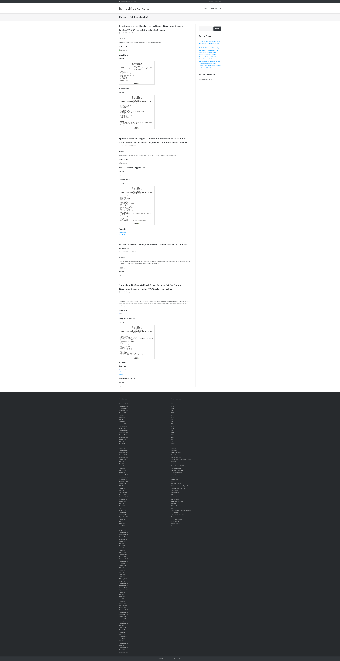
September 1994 (123, 590)
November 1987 (123, 643)
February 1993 (123, 621)
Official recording (176, 494)
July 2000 (121, 461)
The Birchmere (175, 517)
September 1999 (123, 481)
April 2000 (122, 468)
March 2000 (122, 470)
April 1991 (122, 632)
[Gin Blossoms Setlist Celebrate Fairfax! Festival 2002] (137, 224)
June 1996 (122, 545)
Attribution (210, 1)
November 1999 (123, 477)
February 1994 (123, 605)
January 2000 (122, 472)
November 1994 (123, 585)
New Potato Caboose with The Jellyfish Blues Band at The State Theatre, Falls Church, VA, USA (208, 54)
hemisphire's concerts (167, 658)
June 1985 (122, 650)
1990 (172, 415)
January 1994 (122, 607)
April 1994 (122, 601)
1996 (172, 428)
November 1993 (123, 612)
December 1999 (123, 475)
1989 (172, 413)
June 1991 (122, 630)
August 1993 (122, 616)
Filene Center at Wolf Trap (178, 466)
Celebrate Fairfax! (176, 452)
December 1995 (123, 559)
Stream (121, 374)
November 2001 (123, 432)
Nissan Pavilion (175, 492)
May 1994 (121, 599)
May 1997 (121, 525)
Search (201, 25)
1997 (172, 430)
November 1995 (123, 561)
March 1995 (122, 576)
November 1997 (123, 514)
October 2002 (123, 408)
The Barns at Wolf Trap (177, 514)
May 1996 (121, 548)
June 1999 (122, 488)
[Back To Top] (335, 657)
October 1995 (123, 563)
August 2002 (122, 413)
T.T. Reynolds (175, 512)
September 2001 (123, 437)
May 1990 (121, 638)
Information (122, 232)
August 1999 (122, 483)
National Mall (174, 490)
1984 (172, 404)
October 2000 (123, 455)
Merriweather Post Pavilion (178, 488)
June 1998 (122, 506)
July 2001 (121, 441)
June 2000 (122, 463)
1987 (172, 410)
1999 (172, 435)
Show (172, 508)
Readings (173, 503)
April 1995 (122, 574)
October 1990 (123, 636)
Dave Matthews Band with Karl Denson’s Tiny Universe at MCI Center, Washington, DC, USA (210, 66)
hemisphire (133, 33)
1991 (172, 417)
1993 (172, 421)
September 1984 (123, 652)
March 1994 (122, 603)
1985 (172, 406)
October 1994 (123, 587)
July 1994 (121, 594)
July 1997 (121, 521)
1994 (172, 424)
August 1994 (122, 592)
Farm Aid (173, 461)
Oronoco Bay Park (176, 497)
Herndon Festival (176, 468)
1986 (172, 408)
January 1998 (122, 510)
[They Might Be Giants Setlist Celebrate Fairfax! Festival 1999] (137, 359)
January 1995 (122, 581)
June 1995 (122, 570)
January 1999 (122, 494)
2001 (172, 439)
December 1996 (123, 532)
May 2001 (121, 446)
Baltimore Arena (175, 446)
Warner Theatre (175, 523)
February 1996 (123, 554)
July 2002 (121, 415)
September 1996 (123, 539)
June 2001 (122, 443)
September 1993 (123, 614)
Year (172, 525)
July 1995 (121, 568)
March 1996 (122, 552)
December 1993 (123, 610)
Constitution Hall (176, 457)
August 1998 (122, 501)
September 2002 (123, 410)
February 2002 (123, 426)
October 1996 (123, 537)
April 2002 (122, 421)
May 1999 (121, 490)
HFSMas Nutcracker (176, 472)
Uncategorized (175, 521)
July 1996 (121, 543)
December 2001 (123, 430)
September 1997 (123, 517)
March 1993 (122, 619)
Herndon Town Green (177, 470)
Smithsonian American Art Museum (181, 510)
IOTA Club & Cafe (176, 477)
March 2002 (122, 424)
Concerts (173, 455)
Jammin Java (174, 479)
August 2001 (122, 439)
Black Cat (173, 448)
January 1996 (122, 557)
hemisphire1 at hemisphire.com (128, 1)
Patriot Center (175, 499)
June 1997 (122, 523)
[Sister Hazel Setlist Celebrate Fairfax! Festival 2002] (137, 128)
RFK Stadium (174, 506)
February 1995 (123, 579)
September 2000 (123, 457)
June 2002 (122, 417)
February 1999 (123, 492)
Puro (180, 658)
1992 (172, 419)
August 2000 (122, 459)
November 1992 (123, 623)
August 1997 (122, 519)
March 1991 (122, 634)
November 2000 (123, 452)
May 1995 (121, 572)
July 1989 (121, 641)
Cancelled (174, 450)
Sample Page (218, 1)
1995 (172, 426)
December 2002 (123, 404)
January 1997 (122, 530)
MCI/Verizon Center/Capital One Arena (182, 486)
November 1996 (123, 534)
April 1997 (122, 528)
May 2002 (121, 419)
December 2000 (123, 450)
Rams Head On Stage (177, 501)
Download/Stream (124, 234)
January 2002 (122, 428)
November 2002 (123, 406)
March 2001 (122, 448)
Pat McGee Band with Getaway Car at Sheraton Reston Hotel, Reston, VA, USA (209, 43)
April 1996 (122, 550)
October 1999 (123, 479)
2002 (172, 441)
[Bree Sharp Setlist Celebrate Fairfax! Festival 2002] (137, 84)
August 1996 (122, 541)
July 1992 (121, 625)
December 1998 (123, 497)
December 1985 (123, 647)
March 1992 (122, 627)
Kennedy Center (176, 483)
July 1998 (121, 503)
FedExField (174, 463)
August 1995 (122, 565)
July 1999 (121, 486)
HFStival (173, 475)
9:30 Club (174, 443)
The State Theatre (176, 519)
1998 (172, 432)
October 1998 (123, 499)
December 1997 (123, 512)
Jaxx (172, 481)
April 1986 (122, 645)
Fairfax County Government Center (181, 459)
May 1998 (121, 508)
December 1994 (123, 583)
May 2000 (121, 466)
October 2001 (123, 435)
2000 (172, 437)
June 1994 (122, 596)
